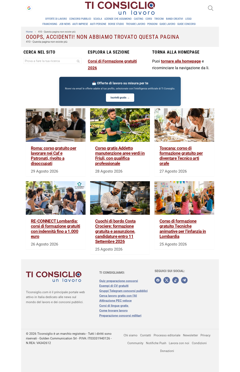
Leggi (188, 18)
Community (135, 343)
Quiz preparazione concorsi (118, 281)
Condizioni (199, 343)
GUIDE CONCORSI (186, 24)
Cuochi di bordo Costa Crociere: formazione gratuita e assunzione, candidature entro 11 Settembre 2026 (115, 231)
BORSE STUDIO (116, 24)
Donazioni (167, 351)
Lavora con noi (179, 343)
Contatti (145, 335)
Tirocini (159, 18)
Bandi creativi (174, 18)
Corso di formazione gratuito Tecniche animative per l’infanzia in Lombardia (183, 229)
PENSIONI (152, 24)
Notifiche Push (156, 343)
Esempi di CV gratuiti (113, 286)
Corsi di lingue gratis (114, 306)
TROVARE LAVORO (135, 24)
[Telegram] (184, 280)
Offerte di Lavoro (56, 18)
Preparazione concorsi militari (120, 315)
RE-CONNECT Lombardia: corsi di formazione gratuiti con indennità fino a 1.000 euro (55, 229)
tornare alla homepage (181, 61)
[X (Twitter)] (166, 280)
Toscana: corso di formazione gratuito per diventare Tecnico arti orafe (181, 156)
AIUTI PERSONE (98, 24)
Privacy (205, 335)
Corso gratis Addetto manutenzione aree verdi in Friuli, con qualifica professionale (120, 156)
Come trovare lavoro (113, 310)
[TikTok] (175, 280)
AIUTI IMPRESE (80, 24)
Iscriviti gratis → (120, 97)
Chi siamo (130, 335)
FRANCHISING (49, 24)
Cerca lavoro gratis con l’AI (118, 296)
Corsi (148, 18)
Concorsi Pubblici (80, 18)
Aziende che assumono (118, 18)
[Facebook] (158, 280)
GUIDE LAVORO (167, 24)
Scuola (97, 18)
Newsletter (190, 335)
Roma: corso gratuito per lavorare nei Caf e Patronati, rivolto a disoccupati (53, 156)
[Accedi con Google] (29, 8)
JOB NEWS (64, 24)
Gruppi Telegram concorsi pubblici (123, 291)
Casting (138, 18)
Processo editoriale (167, 335)
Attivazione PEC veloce (115, 300)
